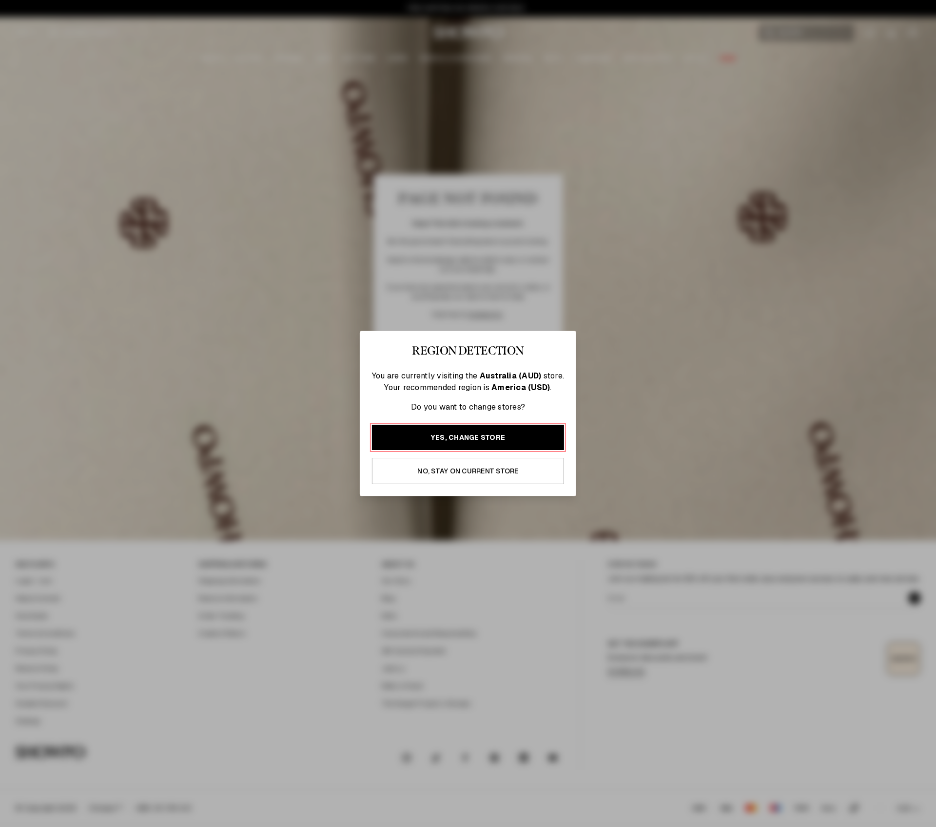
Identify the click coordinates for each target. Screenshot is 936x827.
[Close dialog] (676, 300)
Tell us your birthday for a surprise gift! (563, 485)
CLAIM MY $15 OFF (578, 539)
